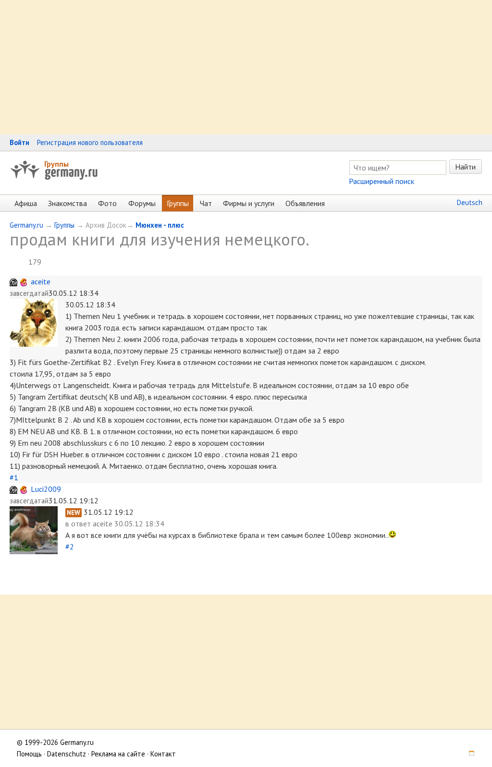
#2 (69, 546)
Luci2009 (46, 489)
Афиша (25, 203)
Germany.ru (26, 225)
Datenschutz (66, 753)
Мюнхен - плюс (159, 225)
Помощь (29, 753)
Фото (107, 203)
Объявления (305, 203)
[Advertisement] (246, 67)
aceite (40, 281)
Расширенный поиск (381, 181)
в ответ (79, 523)
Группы (56, 164)
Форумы (142, 203)
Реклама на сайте (118, 753)
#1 (14, 477)
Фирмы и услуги (248, 203)
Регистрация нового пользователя (90, 142)
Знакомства (67, 203)
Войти (19, 142)
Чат (206, 203)
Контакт (163, 753)
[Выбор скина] (468, 753)
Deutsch (469, 202)
